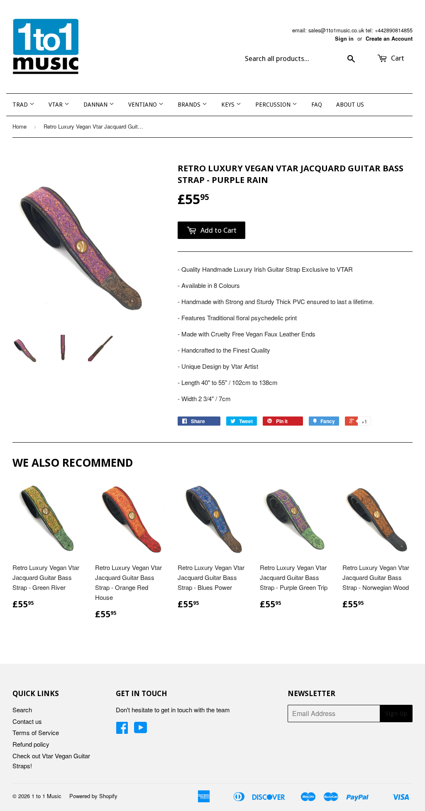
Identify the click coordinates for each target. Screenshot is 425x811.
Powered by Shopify (93, 796)
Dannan (96, 104)
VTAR (56, 104)
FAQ (316, 104)
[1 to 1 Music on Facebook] (122, 730)
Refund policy (30, 744)
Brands (190, 104)
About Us (350, 104)
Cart (396, 58)
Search (22, 709)
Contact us (27, 721)
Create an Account (389, 38)
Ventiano (143, 104)
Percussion (273, 104)
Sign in (344, 38)
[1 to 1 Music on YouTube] (140, 730)
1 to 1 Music (46, 796)
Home (19, 126)
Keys (228, 104)
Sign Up (396, 713)
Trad (20, 104)
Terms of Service (35, 732)
